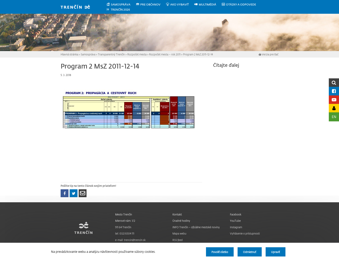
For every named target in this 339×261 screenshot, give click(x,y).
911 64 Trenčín (123, 227)
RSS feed (177, 240)
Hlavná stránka (69, 54)
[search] (334, 82)
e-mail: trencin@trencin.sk (130, 240)
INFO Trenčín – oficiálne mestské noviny (196, 227)
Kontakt (177, 214)
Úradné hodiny (181, 220)
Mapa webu (179, 233)
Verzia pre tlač (269, 54)
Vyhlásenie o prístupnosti (245, 233)
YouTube (235, 220)
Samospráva (88, 54)
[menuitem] (121, 4)
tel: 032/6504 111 (124, 233)
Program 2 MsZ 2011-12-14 (198, 54)
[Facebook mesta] (334, 91)
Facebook (235, 214)
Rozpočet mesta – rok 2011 (164, 54)
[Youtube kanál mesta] (334, 99)
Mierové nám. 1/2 (125, 220)
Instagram (236, 227)
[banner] (77, 7)
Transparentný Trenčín (111, 54)
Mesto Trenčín (123, 214)
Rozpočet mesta (137, 54)
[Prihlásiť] (334, 108)
